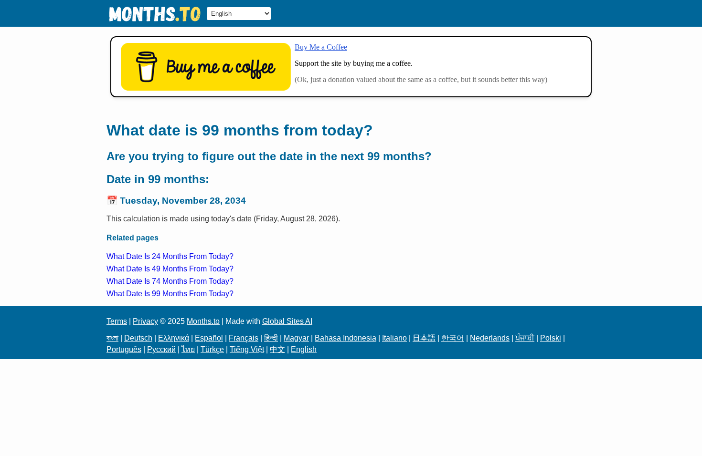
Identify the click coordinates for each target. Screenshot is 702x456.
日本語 (424, 338)
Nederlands (490, 338)
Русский (161, 349)
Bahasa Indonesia (345, 338)
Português (123, 349)
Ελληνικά (173, 338)
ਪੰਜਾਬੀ (524, 338)
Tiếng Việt (247, 349)
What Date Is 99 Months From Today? (170, 294)
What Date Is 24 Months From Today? (170, 256)
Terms (116, 321)
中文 (277, 349)
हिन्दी (271, 338)
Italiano (394, 338)
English (304, 349)
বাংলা (112, 338)
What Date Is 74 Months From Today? (170, 281)
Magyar (296, 338)
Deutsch (138, 338)
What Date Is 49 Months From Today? (170, 269)
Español (209, 338)
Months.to (203, 321)
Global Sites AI (287, 321)
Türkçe (212, 349)
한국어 (452, 338)
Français (243, 338)
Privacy (145, 321)
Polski (550, 338)
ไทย (188, 349)
